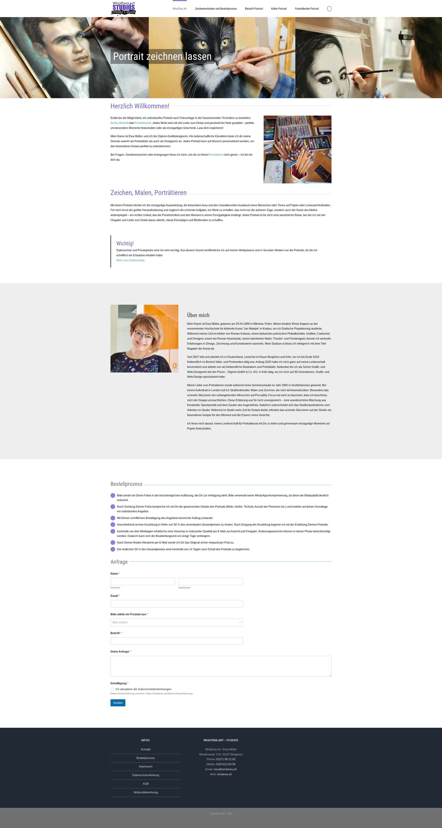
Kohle (114, 122)
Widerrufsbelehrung (146, 792)
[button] (329, 8)
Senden (118, 702)
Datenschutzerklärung (145, 775)
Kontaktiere (216, 154)
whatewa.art (224, 774)
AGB (146, 783)
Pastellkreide (143, 122)
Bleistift (123, 122)
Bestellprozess (146, 758)
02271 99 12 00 (225, 759)
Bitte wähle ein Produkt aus (129, 614)
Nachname (184, 587)
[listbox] (176, 622)
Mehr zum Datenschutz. (130, 260)
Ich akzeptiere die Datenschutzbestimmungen (143, 689)
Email (114, 595)
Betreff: (116, 633)
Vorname (115, 587)
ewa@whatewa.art (225, 769)
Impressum (145, 766)
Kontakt (145, 749)
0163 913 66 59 (225, 764)
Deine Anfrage (120, 651)
